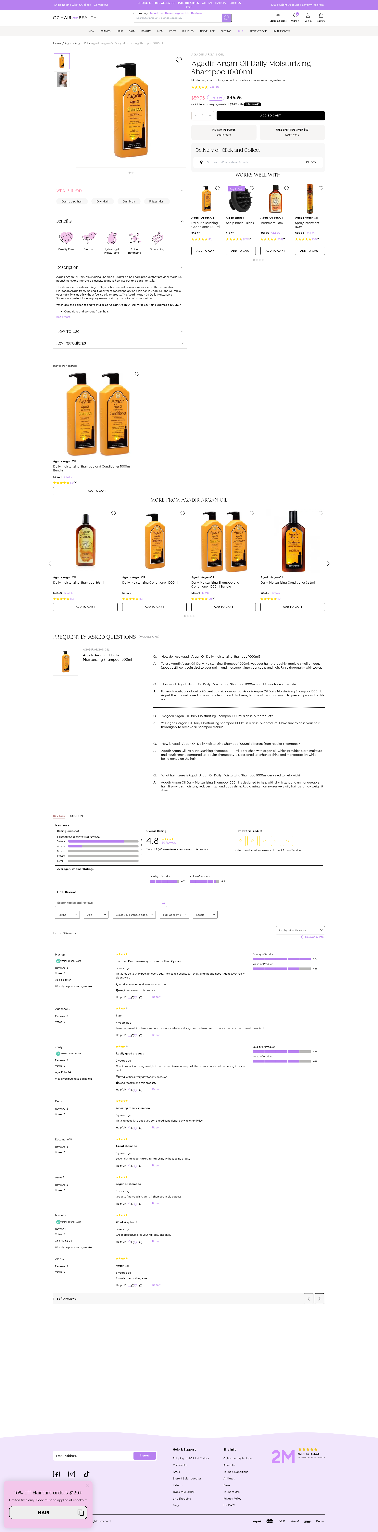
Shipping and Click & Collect (72, 4)
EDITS (172, 31)
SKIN (132, 31)
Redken (196, 13)
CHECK (311, 162)
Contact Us (101, 4)
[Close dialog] (87, 1485)
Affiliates (229, 1478)
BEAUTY (146, 31)
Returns (178, 1485)
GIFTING (226, 31)
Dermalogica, (174, 13)
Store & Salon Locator (187, 1478)
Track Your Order (183, 1492)
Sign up (145, 1455)
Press (226, 1485)
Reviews (59, 816)
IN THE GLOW (281, 31)
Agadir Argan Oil (76, 43)
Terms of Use (231, 1492)
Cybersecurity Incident (238, 1458)
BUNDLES (188, 31)
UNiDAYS (229, 1505)
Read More (63, 317)
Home (57, 43)
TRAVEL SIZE (207, 31)
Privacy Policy (232, 1498)
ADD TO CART (206, 250)
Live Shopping (182, 1498)
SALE (240, 31)
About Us (229, 1465)
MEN (160, 31)
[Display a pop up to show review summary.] (249, 239)
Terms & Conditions (235, 1472)
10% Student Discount (285, 4)
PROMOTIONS (258, 31)
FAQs (176, 1472)
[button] (48, 1512)
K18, (187, 13)
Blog (176, 1505)
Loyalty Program (313, 4)
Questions (76, 816)
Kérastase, (156, 13)
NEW (91, 31)
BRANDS (105, 31)
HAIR (120, 31)
